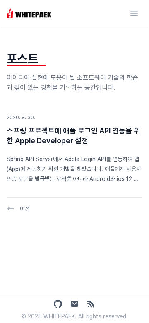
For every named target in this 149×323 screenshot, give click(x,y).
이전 (25, 208)
